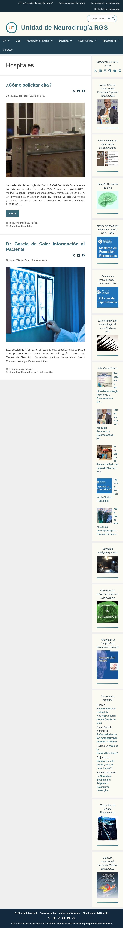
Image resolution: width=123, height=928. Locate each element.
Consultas (14, 226)
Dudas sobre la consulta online (105, 3)
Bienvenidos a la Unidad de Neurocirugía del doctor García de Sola (106, 715)
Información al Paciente (37, 40)
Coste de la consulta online (107, 9)
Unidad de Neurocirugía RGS (64, 27)
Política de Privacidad (26, 913)
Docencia (63, 40)
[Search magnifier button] (113, 18)
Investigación (109, 40)
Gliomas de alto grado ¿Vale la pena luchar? (105, 764)
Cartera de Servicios (69, 913)
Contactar (8, 49)
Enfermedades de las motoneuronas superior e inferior (107, 738)
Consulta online (48, 913)
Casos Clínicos (85, 40)
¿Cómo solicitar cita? (29, 84)
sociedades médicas (43, 372)
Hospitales (26, 226)
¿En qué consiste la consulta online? (35, 3)
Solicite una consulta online (72, 3)
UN (4, 40)
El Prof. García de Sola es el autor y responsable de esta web (80, 923)
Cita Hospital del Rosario (95, 913)
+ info (12, 213)
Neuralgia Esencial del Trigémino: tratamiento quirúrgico (104, 783)
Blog (18, 40)
